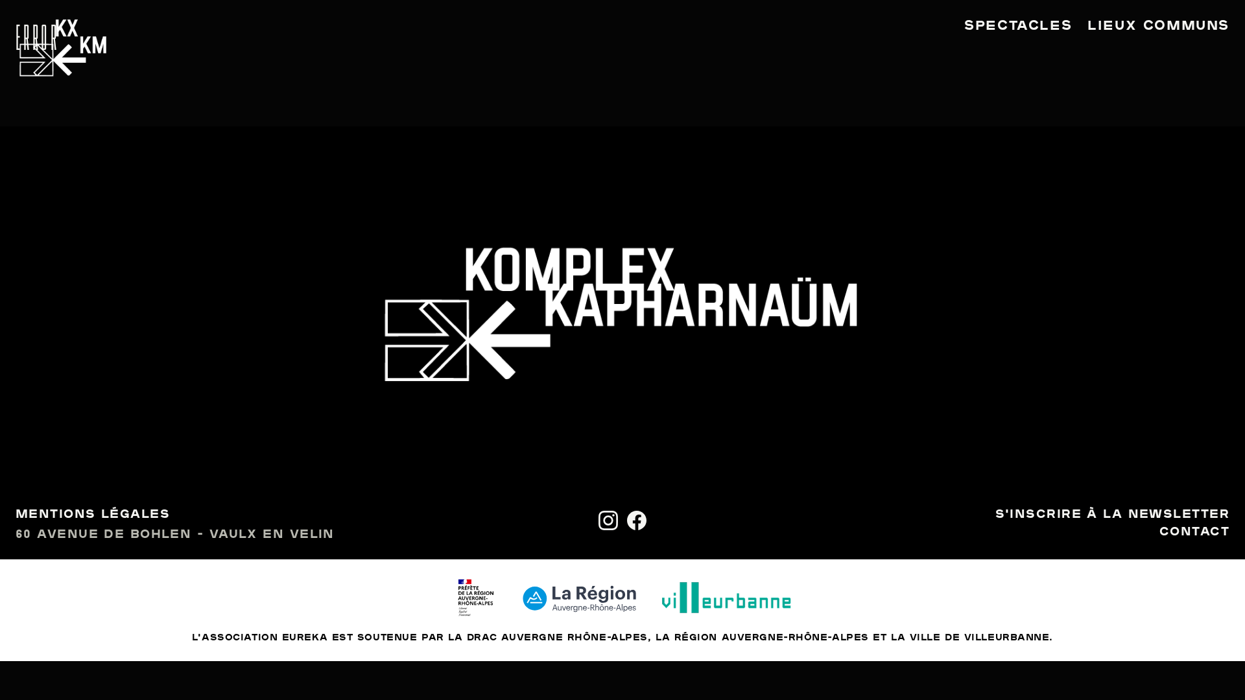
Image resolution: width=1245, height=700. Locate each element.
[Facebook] (636, 520)
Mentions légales (93, 514)
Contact (1194, 532)
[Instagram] (608, 520)
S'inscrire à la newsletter (1112, 514)
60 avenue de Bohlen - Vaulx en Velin (175, 535)
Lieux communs (1158, 25)
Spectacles (1018, 25)
